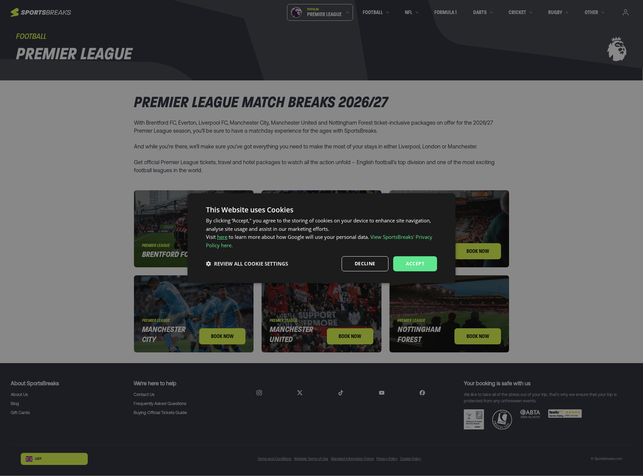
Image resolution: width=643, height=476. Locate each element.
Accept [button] (415, 263)
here (222, 236)
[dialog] (321, 238)
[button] (247, 263)
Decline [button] (365, 263)
